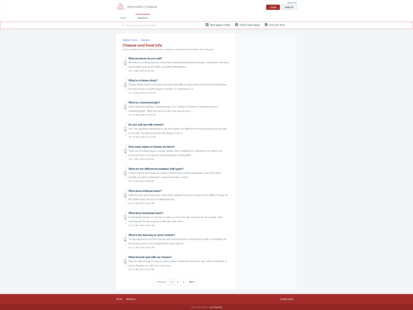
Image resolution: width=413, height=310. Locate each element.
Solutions (142, 17)
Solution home (130, 39)
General (145, 39)
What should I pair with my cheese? (150, 257)
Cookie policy (287, 298)
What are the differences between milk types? (156, 169)
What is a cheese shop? (143, 80)
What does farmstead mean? (145, 213)
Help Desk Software (200, 307)
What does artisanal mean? (145, 191)
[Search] (123, 25)
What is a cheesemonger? (144, 102)
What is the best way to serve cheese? (151, 235)
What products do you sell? (145, 58)
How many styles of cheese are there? (151, 146)
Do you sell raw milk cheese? (146, 124)
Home (123, 17)
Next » (192, 281)
